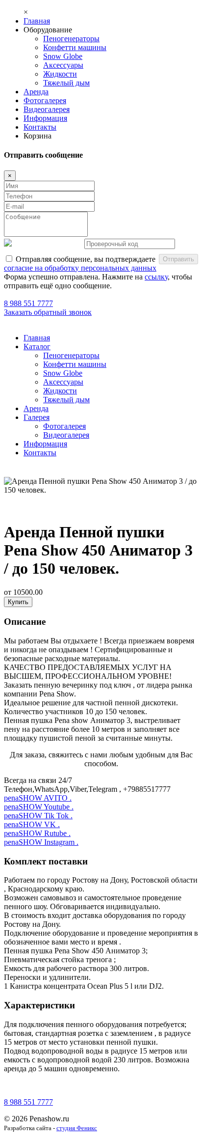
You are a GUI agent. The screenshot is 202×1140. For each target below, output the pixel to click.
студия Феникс (76, 1128)
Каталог (37, 346)
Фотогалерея (45, 100)
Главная (37, 21)
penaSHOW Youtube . (39, 807)
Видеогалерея (47, 109)
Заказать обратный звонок (48, 312)
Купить (18, 602)
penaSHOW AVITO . (38, 798)
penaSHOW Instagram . (41, 842)
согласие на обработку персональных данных (80, 268)
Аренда (36, 91)
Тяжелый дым (66, 83)
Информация (45, 118)
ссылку (156, 277)
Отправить (178, 259)
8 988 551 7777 (28, 303)
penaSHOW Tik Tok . (38, 815)
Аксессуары (63, 65)
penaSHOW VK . (32, 824)
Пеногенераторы (71, 38)
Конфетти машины (74, 47)
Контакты (40, 127)
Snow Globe (62, 56)
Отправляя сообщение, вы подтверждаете (80, 263)
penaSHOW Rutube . (37, 833)
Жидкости (60, 74)
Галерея (37, 417)
